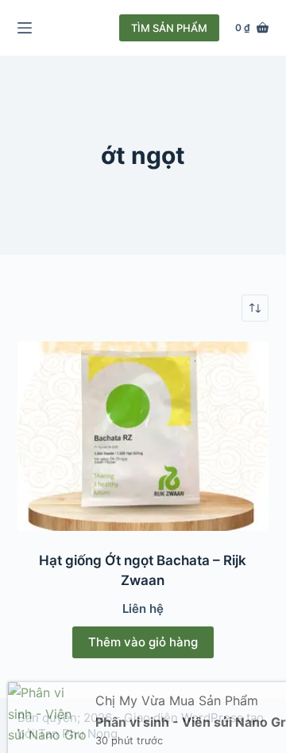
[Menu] (24, 28)
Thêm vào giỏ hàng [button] (143, 642)
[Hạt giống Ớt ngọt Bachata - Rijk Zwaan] (143, 436)
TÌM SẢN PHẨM (169, 27)
